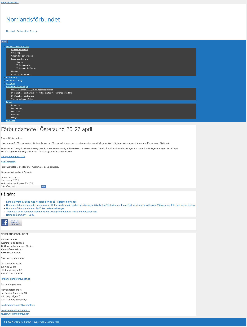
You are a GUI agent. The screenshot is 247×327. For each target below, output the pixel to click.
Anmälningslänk (8, 161)
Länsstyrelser (17, 108)
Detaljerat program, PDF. (13, 156)
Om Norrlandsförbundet (17, 46)
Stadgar (19, 62)
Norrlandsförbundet (33, 19)
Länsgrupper (16, 53)
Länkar (9, 102)
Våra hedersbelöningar (17, 86)
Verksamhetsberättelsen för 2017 (17, 183)
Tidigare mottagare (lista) (22, 99)
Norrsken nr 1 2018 (10, 180)
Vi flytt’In (10, 83)
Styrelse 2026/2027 (19, 50)
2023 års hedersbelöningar (22, 96)
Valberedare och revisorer (22, 56)
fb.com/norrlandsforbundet (15, 313)
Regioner (15, 114)
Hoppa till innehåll (10, 2)
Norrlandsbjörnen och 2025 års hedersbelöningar (32, 90)
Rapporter (15, 105)
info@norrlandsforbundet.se (15, 279)
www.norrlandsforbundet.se (15, 310)
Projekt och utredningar (21, 74)
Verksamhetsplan (23, 65)
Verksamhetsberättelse (26, 68)
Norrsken (15, 71)
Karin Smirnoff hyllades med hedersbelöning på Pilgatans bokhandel (41, 201)
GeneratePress (52, 322)
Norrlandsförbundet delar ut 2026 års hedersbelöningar (35, 208)
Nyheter (16, 177)
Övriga (14, 117)
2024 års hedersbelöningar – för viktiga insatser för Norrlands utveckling (41, 93)
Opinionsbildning (14, 80)
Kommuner (15, 111)
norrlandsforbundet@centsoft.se (18, 305)
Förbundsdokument (19, 59)
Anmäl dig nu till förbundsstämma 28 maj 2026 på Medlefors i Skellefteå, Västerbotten (51, 211)
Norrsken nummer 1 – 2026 (20, 215)
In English (10, 120)
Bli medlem (11, 77)
